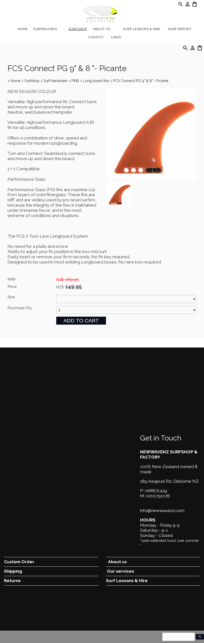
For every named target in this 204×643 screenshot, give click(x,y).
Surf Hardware (55, 81)
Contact (96, 37)
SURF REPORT (180, 29)
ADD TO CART (81, 320)
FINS (75, 81)
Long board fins (96, 81)
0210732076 (158, 495)
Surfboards (45, 29)
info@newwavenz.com (162, 510)
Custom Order (19, 561)
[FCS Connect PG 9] (151, 177)
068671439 (156, 490)
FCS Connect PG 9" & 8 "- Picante (140, 81)
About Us (101, 29)
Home (23, 29)
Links (116, 37)
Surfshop (77, 29)
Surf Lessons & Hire (141, 29)
